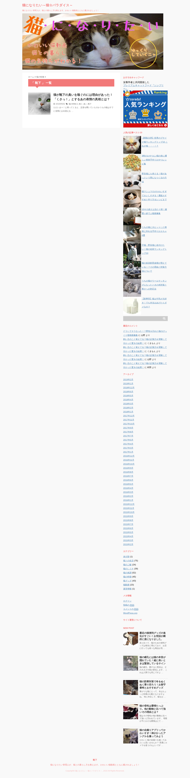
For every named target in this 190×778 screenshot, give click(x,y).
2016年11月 (128, 460)
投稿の (128, 605)
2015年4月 (128, 536)
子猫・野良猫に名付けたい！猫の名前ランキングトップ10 (154, 249)
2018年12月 (128, 387)
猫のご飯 (127, 564)
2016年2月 (128, 496)
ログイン (127, 601)
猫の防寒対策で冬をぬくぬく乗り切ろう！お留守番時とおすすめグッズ (153, 684)
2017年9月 (128, 428)
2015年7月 (128, 524)
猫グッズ (127, 581)
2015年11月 (128, 508)
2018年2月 (128, 407)
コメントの (130, 609)
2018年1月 (128, 412)
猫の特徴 (72, 104)
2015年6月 (128, 528)
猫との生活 (128, 560)
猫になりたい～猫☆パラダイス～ (47, 5)
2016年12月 (128, 456)
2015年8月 (128, 520)
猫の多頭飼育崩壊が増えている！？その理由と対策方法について (154, 267)
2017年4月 (128, 444)
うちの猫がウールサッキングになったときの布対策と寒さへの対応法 (154, 285)
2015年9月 (128, 516)
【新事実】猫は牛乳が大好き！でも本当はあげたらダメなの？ (154, 303)
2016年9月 (128, 468)
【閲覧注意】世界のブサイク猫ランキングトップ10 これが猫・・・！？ (155, 142)
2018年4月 (128, 399)
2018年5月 (128, 395)
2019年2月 (128, 379)
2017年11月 (128, 420)
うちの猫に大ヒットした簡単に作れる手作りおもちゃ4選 (154, 231)
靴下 (89, 104)
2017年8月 (128, 432)
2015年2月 (128, 544)
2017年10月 (128, 424)
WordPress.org (130, 613)
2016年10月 (128, 464)
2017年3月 (128, 448)
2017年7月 (128, 436)
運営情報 (127, 589)
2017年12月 (128, 416)
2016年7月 (128, 476)
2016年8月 (128, 472)
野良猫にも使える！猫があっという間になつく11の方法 (154, 177)
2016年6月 (128, 480)
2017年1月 (128, 452)
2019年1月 (128, 383)
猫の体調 (127, 572)
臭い (85, 104)
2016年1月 (128, 500)
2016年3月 (128, 492)
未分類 (126, 556)
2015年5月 (128, 532)
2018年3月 (128, 403)
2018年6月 (128, 391)
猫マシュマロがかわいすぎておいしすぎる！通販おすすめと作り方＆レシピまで (154, 195)
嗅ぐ (81, 104)
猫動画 (126, 585)
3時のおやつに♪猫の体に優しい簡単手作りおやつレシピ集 (154, 160)
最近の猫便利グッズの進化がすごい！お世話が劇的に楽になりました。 (153, 636)
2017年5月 (128, 440)
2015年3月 (128, 540)
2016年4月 (128, 488)
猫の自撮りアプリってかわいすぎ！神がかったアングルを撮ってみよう (153, 733)
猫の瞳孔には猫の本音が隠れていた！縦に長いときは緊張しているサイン (153, 660)
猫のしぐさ (128, 568)
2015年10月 (128, 512)
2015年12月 (128, 504)
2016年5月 (128, 484)
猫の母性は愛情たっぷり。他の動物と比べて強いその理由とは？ (153, 708)
